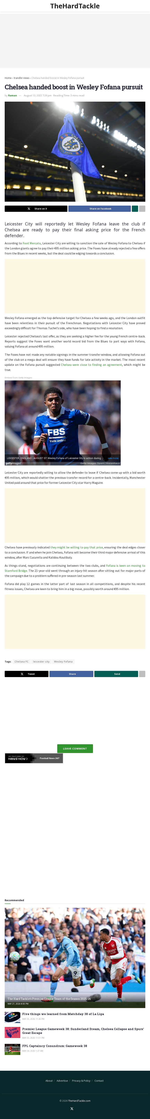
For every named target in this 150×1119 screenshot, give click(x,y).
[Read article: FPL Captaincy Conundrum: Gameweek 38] (12, 1049)
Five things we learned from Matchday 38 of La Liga (63, 1014)
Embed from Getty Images (18, 378)
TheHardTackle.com (79, 1100)
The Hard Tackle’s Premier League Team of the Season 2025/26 (49, 999)
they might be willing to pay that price (76, 547)
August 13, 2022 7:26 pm (38, 95)
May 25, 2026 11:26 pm (33, 1019)
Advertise (62, 1080)
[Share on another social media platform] (142, 209)
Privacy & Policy (81, 1080)
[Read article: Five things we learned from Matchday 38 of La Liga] (12, 1017)
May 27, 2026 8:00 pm (18, 1003)
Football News (47, 758)
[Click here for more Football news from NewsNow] (20, 758)
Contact (99, 1080)
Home (8, 78)
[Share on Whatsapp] (135, 209)
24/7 (57, 758)
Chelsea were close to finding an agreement (91, 365)
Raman (12, 95)
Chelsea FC (22, 661)
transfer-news (21, 78)
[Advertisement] (75, 41)
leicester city (41, 661)
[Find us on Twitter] (71, 1109)
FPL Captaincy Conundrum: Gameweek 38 (54, 1046)
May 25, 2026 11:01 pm (33, 1037)
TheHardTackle (75, 6)
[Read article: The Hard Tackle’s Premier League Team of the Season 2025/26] (75, 958)
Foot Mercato (32, 243)
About (49, 1080)
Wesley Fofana (63, 661)
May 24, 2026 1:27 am (32, 1051)
